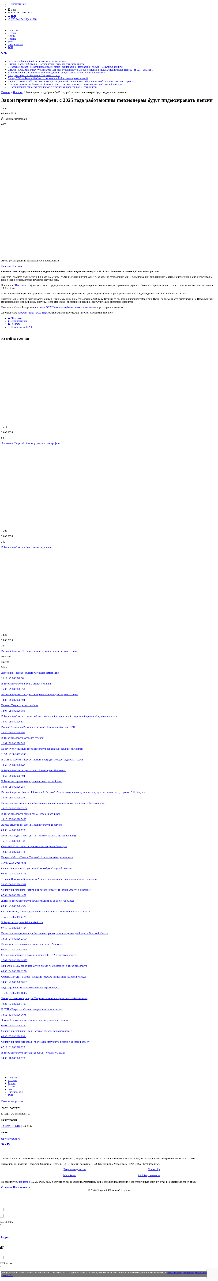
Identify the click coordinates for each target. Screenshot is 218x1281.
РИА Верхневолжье (149, 1175)
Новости (6, 266)
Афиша (11, 35)
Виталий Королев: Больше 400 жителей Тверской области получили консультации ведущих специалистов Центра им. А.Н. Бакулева (80, 69)
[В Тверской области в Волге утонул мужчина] (109, 487)
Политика (13, 30)
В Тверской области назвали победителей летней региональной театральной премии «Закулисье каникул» (66, 66)
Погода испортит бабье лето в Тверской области (34, 75)
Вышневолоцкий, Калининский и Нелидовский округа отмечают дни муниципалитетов (56, 72)
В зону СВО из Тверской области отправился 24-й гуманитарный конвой (48, 78)
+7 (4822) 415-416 (22, 19)
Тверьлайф (154, 1169)
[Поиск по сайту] (2, 52)
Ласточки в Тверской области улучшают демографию (37, 61)
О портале (6, 1187)
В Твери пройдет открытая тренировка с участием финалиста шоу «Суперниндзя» (53, 87)
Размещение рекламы (13, 1101)
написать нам (26, 1181)
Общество (16, 266)
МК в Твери (69, 1175)
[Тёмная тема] (5, 52)
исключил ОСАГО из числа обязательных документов (64, 307)
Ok (11, 1275)
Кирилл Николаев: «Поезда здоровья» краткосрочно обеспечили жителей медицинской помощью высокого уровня (70, 81)
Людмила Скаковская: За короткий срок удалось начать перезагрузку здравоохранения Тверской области (65, 84)
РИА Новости (21, 285)
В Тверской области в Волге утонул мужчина (26, 547)
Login (5, 1237)
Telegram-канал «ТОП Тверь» (33, 312)
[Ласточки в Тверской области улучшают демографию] (109, 383)
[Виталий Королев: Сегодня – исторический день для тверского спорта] (109, 591)
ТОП (10, 47)
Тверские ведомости (75, 1169)
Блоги (11, 41)
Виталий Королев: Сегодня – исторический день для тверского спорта (46, 64)
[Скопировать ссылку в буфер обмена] (2, 118)
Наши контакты (21, 1187)
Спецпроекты (15, 44)
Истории (12, 33)
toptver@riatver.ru (10, 1138)
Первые (12, 38)
